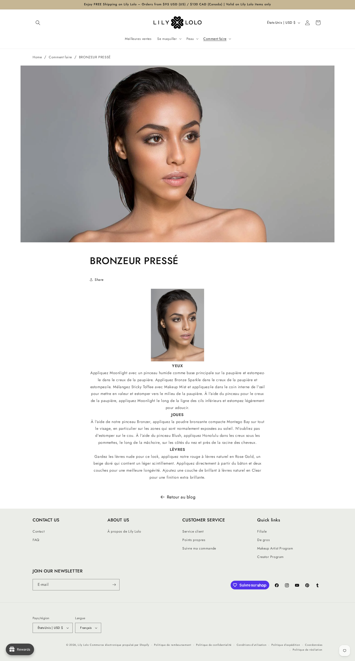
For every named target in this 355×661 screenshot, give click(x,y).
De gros (263, 539)
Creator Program (270, 556)
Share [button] (99, 279)
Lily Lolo (83, 645)
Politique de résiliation (307, 650)
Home (37, 57)
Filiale (262, 531)
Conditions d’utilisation (252, 645)
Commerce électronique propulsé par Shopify (119, 645)
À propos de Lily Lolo (124, 531)
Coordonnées (313, 645)
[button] (38, 22)
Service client (192, 531)
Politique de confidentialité (214, 645)
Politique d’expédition (285, 645)
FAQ (36, 539)
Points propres (193, 539)
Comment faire (60, 57)
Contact (38, 531)
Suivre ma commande (199, 548)
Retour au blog (181, 497)
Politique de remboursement (172, 645)
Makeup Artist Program (275, 548)
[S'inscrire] (114, 584)
